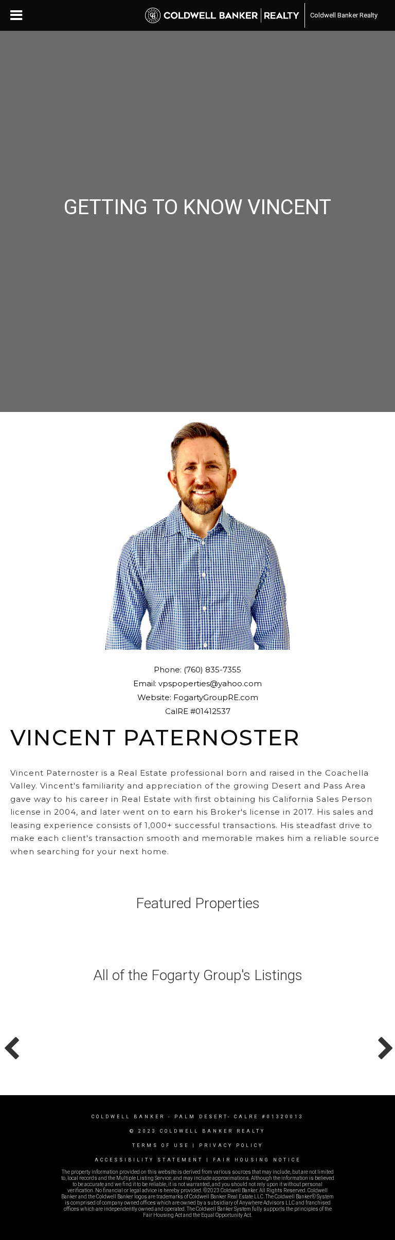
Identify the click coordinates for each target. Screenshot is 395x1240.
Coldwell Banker (128, 1116)
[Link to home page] (222, 15)
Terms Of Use (160, 1145)
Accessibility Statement (149, 1159)
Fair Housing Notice (257, 1159)
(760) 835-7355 (212, 669)
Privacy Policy (231, 1145)
